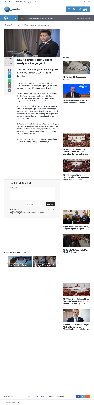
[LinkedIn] (9, 76)
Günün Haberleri (20, 2)
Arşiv (28, 2)
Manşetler (11, 2)
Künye (36, 396)
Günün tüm (83, 18)
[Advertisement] (32, 164)
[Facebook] (9, 70)
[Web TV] (84, 2)
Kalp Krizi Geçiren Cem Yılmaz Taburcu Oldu (42, 18)
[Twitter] (9, 73)
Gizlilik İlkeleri (51, 396)
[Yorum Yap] (9, 90)
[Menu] (68, 9)
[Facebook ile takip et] (78, 396)
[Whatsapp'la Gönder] (9, 80)
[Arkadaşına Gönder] (9, 83)
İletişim (43, 396)
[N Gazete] (12, 9)
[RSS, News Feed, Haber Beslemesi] (87, 396)
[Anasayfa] (5, 2)
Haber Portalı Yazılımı (13, 402)
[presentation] (11, 18)
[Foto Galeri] (89, 2)
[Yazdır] (9, 86)
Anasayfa (29, 396)
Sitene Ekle (35, 2)
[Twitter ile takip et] (83, 396)
